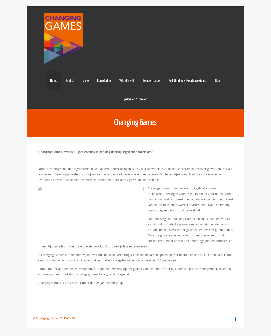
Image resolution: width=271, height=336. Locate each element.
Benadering (104, 81)
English (70, 81)
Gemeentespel (151, 81)
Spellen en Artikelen (135, 99)
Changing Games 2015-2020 (56, 318)
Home (53, 81)
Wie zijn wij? (126, 81)
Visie (86, 81)
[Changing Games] (63, 38)
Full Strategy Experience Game (187, 81)
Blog (217, 81)
